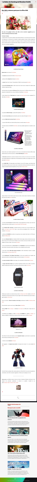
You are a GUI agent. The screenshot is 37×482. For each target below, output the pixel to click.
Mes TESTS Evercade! (22, 224)
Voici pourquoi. (8, 230)
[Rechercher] (32, 2)
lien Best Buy (18, 119)
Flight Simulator (23, 95)
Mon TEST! (12, 229)
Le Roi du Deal (9, 297)
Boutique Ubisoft (24, 166)
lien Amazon (16, 224)
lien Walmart (14, 72)
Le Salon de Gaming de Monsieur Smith (17, 2)
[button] (2, 13)
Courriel (17, 382)
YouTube (11, 382)
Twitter (8, 382)
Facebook (5, 382)
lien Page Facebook (18, 75)
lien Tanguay (18, 313)
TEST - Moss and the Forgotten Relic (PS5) (16, 453)
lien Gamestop (25, 92)
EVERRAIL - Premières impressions (15, 469)
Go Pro (11, 197)
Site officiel (29, 82)
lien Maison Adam (7, 235)
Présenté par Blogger (19, 478)
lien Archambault (26, 257)
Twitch (14, 382)
